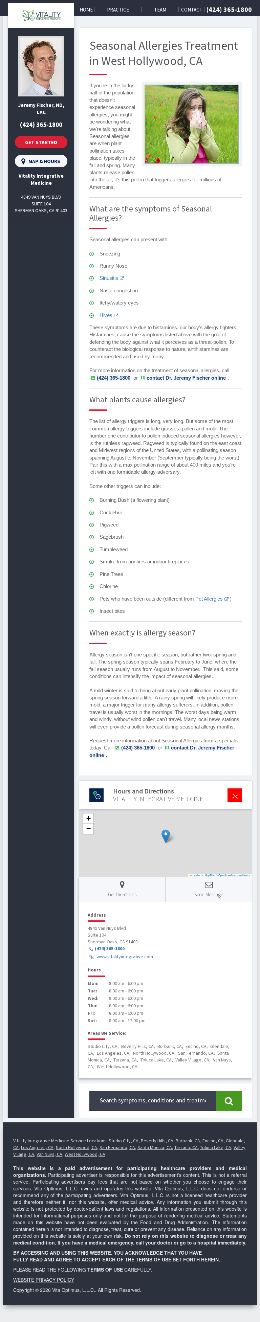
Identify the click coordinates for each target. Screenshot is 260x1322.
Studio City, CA (123, 1141)
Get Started (41, 142)
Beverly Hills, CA (157, 1141)
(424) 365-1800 (229, 9)
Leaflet (196, 875)
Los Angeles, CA (37, 1147)
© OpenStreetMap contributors (233, 875)
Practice (118, 9)
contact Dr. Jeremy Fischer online (186, 378)
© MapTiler (208, 875)
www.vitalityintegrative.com (124, 957)
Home (86, 9)
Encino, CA (212, 1141)
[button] (165, 836)
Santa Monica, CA (154, 1147)
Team (160, 9)
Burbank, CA (188, 1141)
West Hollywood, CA (85, 1154)
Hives (106, 315)
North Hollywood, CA (76, 1147)
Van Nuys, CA (49, 1154)
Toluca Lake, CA (215, 1147)
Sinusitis (109, 278)
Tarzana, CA (186, 1147)
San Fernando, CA (117, 1147)
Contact (191, 9)
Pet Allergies (209, 599)
